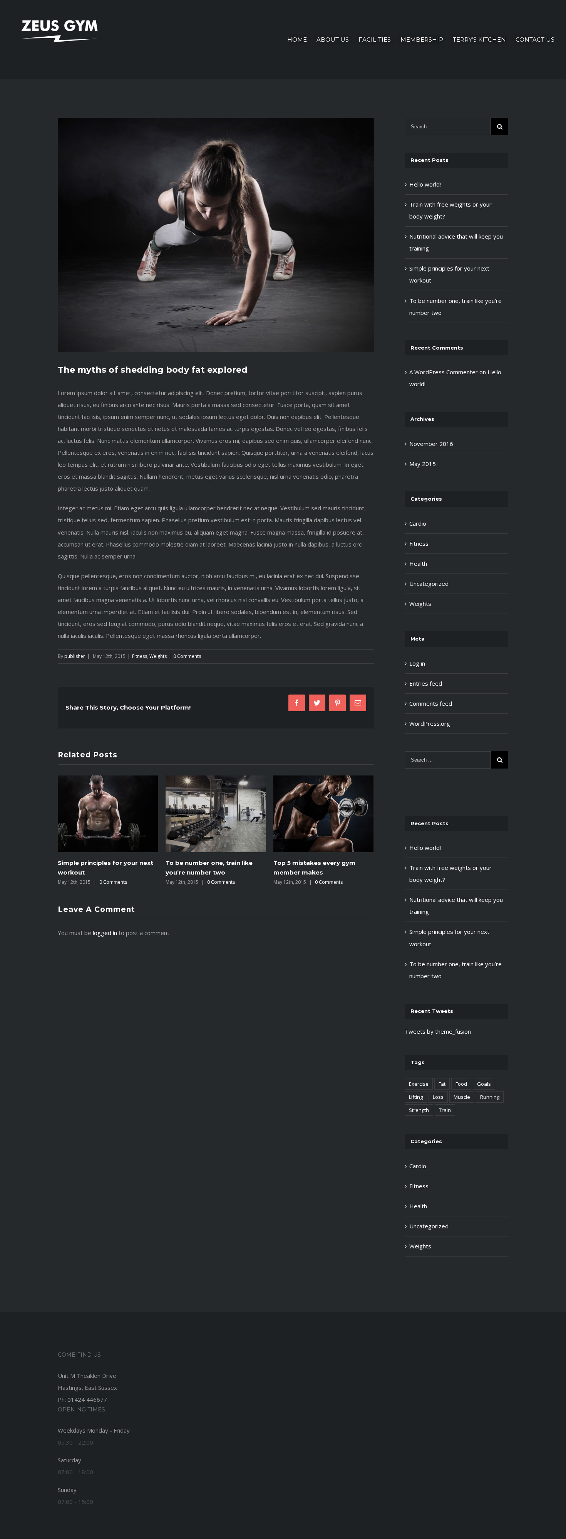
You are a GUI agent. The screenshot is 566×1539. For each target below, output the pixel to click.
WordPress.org (429, 723)
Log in (417, 663)
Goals (484, 1083)
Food (461, 1083)
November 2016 (431, 443)
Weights (158, 656)
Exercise (419, 1083)
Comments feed (430, 703)
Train (445, 1110)
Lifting (416, 1096)
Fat (442, 1083)
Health (418, 563)
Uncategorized (429, 583)
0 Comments (187, 656)
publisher (74, 656)
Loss (438, 1096)
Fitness (139, 656)
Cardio (417, 523)
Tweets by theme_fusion (438, 1031)
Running (489, 1096)
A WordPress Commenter (443, 372)
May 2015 (422, 464)
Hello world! (425, 184)
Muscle (462, 1096)
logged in (105, 933)
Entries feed (425, 683)
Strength (419, 1110)
